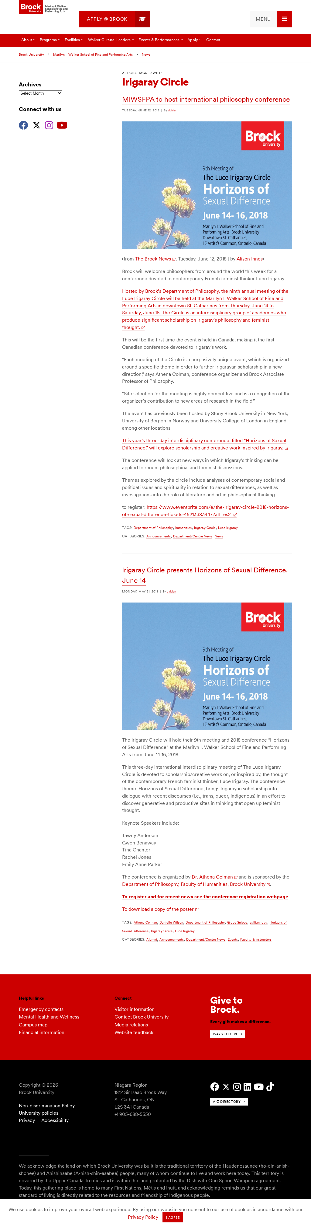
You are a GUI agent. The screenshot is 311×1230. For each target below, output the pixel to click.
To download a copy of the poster (158, 909)
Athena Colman (145, 922)
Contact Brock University (141, 1017)
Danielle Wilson (171, 922)
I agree (173, 1217)
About (26, 39)
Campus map (33, 1025)
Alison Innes (249, 259)
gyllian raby (258, 922)
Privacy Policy (143, 1217)
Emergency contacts (41, 1009)
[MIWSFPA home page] (44, 7)
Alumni (151, 939)
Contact (213, 39)
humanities (183, 528)
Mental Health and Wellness (49, 1017)
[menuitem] (114, 19)
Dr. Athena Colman (212, 877)
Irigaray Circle (205, 528)
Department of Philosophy (153, 528)
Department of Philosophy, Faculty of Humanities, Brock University (193, 884)
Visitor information (134, 1009)
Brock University (31, 54)
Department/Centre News (192, 536)
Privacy (27, 1120)
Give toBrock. (226, 1004)
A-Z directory (227, 1101)
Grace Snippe (237, 922)
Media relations (131, 1025)
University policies (38, 1113)
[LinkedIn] (247, 1086)
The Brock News (153, 259)
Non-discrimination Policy (47, 1106)
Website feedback (133, 1032)
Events (233, 939)
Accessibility (55, 1120)
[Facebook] (23, 124)
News (146, 54)
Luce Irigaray (228, 528)
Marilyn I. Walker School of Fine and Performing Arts (93, 54)
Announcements (158, 536)
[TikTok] (270, 1086)
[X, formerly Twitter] (36, 124)
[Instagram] (49, 124)
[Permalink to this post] (207, 247)
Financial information (41, 1032)
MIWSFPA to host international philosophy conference (206, 99)
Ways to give (225, 1034)
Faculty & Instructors (256, 939)
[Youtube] (62, 124)
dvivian (172, 110)
